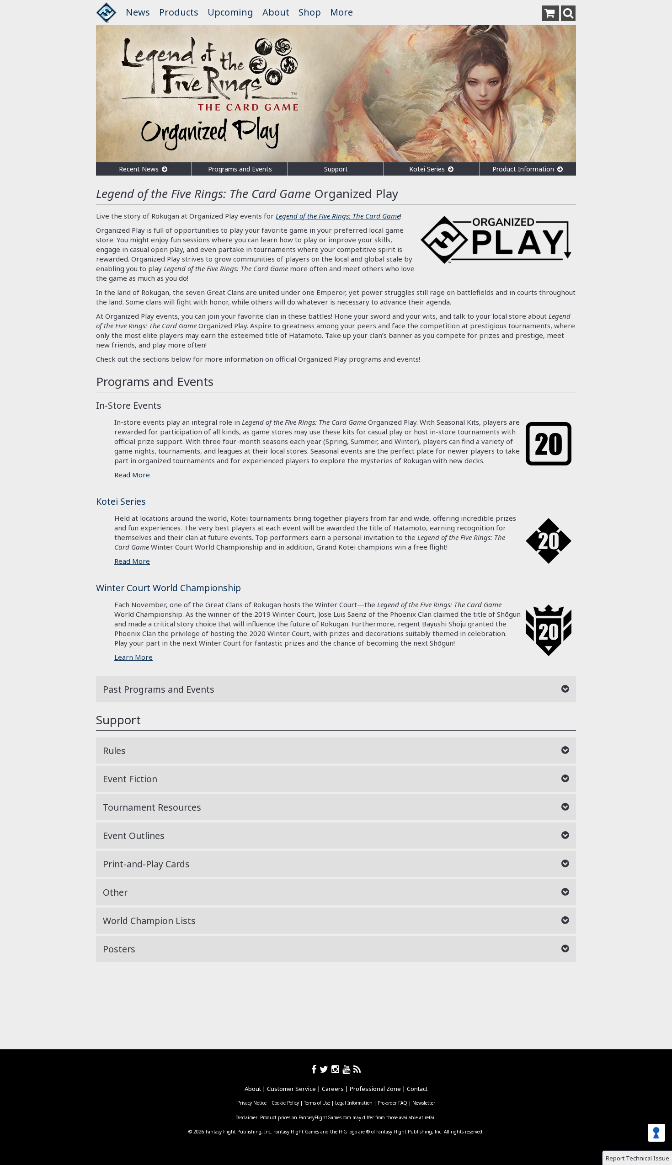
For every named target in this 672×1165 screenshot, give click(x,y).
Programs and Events (240, 169)
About (275, 12)
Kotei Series (428, 169)
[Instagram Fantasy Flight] (336, 1069)
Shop (310, 12)
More (341, 12)
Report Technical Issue (637, 1158)
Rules (114, 750)
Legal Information (354, 1103)
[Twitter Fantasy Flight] (325, 1069)
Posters (119, 949)
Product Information (524, 169)
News (138, 12)
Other (115, 892)
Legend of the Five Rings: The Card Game (338, 215)
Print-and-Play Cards (146, 864)
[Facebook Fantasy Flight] (315, 1069)
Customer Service (291, 1089)
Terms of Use (317, 1103)
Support (336, 169)
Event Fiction (130, 779)
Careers (333, 1089)
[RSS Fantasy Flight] (357, 1069)
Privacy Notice (252, 1103)
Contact (417, 1089)
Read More (132, 474)
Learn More (133, 657)
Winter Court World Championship (168, 588)
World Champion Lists (149, 920)
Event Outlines (134, 835)
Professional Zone (375, 1089)
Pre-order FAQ (392, 1103)
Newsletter (423, 1103)
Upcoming (230, 12)
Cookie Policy (285, 1103)
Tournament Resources (152, 807)
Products (178, 12)
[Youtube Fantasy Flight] (347, 1069)
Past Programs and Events (158, 689)
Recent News (139, 169)
